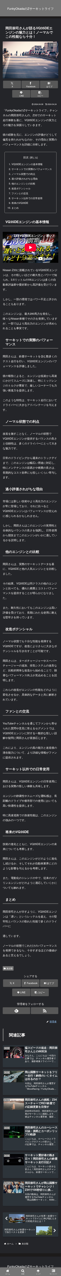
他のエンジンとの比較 (23, 183)
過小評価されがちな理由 (25, 178)
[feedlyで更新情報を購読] (16, 1010)
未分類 (9, 968)
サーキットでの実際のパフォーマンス (32, 169)
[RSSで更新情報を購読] (44, 1010)
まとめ (15, 207)
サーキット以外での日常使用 (27, 198)
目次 (26, 157)
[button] (40, 94)
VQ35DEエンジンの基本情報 (27, 164)
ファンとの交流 (20, 193)
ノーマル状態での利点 (23, 174)
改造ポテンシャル (21, 188)
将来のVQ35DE (20, 203)
